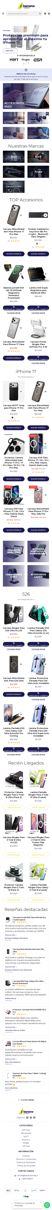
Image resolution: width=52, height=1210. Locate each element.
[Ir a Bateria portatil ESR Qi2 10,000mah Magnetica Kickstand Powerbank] (14, 274)
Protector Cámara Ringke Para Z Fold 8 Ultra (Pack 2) (14, 794)
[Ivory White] (40, 244)
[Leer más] (26, 43)
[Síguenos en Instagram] (27, 1117)
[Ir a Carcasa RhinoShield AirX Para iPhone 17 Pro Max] (14, 215)
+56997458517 (27, 1179)
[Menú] (3, 13)
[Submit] (40, 13)
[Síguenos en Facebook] (31, 1117)
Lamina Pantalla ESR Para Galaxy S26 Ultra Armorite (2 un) (38, 630)
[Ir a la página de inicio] (26, 5)
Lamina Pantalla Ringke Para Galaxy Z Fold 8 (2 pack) (38, 887)
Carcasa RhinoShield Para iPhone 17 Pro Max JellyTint (38, 511)
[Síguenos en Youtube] (34, 1117)
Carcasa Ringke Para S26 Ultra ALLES (14, 629)
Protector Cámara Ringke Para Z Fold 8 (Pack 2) (14, 887)
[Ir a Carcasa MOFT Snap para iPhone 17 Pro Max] (14, 391)
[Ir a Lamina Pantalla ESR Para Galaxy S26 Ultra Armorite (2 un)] (38, 614)
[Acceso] (45, 13)
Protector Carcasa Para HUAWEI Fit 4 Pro (29, 1011)
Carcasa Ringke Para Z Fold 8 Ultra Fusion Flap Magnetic (38, 841)
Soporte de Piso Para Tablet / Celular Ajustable (29, 1074)
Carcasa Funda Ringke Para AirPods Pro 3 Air (38, 344)
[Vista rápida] (21, 215)
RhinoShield (26, 1133)
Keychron (26, 1140)
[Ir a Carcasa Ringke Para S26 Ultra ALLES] (14, 614)
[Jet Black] (12, 417)
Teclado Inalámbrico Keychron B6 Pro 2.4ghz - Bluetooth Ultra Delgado (38, 233)
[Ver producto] (8, 920)
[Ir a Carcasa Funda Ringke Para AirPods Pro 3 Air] (38, 328)
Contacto (26, 1156)
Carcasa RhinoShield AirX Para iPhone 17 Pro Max (13, 231)
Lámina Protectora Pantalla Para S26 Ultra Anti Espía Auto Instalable (38, 732)
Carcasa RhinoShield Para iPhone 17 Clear (13, 343)
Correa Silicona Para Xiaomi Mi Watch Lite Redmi (29, 1042)
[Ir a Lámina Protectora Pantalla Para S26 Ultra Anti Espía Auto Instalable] (38, 714)
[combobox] (24, 13)
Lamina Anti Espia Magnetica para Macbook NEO (38, 290)
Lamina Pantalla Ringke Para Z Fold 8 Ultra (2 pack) (38, 794)
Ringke (26, 1143)
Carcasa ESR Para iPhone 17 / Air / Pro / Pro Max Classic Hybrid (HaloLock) (38, 461)
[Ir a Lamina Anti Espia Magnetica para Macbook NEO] (38, 274)
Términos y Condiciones (26, 1159)
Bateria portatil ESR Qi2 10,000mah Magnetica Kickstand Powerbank (14, 293)
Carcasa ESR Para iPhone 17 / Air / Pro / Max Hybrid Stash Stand (13, 513)
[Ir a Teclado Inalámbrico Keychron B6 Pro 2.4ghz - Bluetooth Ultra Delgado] (38, 215)
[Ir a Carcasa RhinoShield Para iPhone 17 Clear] (14, 328)
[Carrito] (49, 14)
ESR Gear (26, 1130)
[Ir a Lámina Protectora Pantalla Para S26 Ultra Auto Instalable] (38, 664)
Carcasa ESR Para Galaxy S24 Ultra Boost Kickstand (28, 982)
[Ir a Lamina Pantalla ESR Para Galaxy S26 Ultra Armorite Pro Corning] (14, 714)
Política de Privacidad (26, 1166)
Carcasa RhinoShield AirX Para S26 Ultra (13, 679)
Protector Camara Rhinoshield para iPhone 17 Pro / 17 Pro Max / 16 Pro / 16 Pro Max (13, 462)
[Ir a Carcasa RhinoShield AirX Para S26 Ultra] (14, 664)
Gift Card (26, 1146)
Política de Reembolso (26, 1162)
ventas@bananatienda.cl (27, 1175)
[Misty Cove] (15, 417)
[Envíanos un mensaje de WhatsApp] (47, 1205)
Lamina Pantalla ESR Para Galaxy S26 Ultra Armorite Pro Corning (13, 732)
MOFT (26, 1136)
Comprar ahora (13, 313)
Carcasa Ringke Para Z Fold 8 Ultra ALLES (14, 840)
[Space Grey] (37, 244)
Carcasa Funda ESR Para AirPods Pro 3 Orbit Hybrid (29, 918)
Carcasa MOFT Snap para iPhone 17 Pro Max (13, 408)
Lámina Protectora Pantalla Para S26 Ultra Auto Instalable (38, 680)
